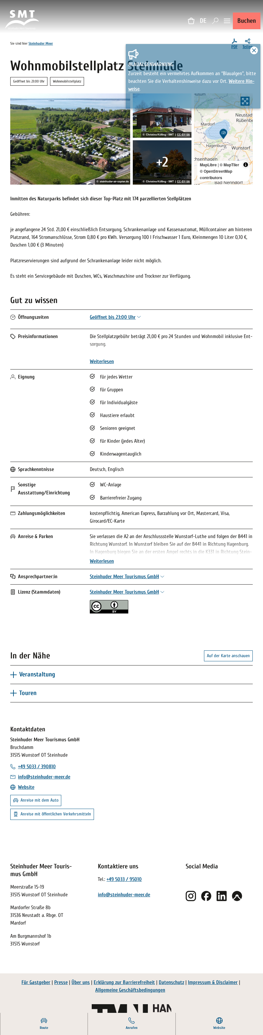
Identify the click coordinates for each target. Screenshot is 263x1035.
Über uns (81, 982)
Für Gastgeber (35, 982)
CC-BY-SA (183, 135)
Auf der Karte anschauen (228, 655)
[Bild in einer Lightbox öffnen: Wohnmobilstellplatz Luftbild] (70, 139)
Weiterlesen (102, 361)
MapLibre (208, 165)
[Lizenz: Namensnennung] (109, 612)
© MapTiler (229, 165)
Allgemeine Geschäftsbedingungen (130, 990)
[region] (223, 139)
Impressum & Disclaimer (213, 982)
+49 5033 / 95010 (124, 879)
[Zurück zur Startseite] (22, 21)
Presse (61, 982)
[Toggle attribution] (246, 165)
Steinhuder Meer (41, 43)
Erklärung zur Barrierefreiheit (124, 982)
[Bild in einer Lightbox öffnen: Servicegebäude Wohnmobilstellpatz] (162, 115)
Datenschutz (171, 982)
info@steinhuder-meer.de (124, 895)
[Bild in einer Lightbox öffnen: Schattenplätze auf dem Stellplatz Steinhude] (162, 162)
